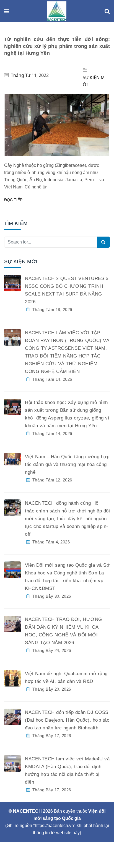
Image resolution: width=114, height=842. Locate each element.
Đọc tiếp (13, 200)
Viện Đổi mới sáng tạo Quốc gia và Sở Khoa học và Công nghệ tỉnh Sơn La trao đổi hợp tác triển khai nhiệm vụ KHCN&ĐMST (67, 577)
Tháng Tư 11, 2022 (30, 75)
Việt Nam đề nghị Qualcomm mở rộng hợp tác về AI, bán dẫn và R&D (66, 677)
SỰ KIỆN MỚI (94, 81)
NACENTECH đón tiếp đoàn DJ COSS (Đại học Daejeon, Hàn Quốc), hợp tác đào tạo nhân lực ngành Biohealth (67, 720)
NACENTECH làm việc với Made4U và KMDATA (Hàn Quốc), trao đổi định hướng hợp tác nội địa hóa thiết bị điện (67, 770)
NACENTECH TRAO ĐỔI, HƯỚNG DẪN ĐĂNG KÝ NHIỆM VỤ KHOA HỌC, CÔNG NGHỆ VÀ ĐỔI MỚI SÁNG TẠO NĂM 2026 (63, 631)
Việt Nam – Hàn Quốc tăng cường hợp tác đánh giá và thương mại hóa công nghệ (67, 464)
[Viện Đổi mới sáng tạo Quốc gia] (56, 11)
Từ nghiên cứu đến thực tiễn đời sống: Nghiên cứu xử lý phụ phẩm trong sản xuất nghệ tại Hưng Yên (57, 46)
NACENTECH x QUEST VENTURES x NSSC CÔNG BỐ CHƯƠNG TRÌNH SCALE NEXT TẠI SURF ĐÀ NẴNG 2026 (66, 290)
